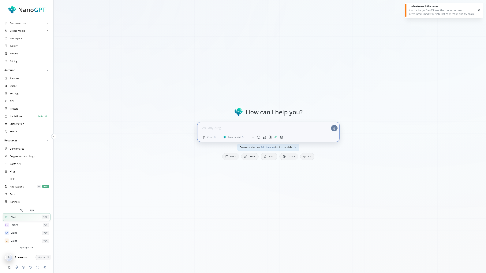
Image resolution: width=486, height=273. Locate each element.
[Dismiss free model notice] (295, 147)
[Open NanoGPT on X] (21, 210)
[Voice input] (334, 128)
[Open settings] (44, 267)
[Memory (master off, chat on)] (275, 137)
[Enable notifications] (30, 267)
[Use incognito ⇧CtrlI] (264, 137)
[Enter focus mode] (37, 267)
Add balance (268, 147)
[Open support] (16, 267)
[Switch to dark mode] (23, 267)
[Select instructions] (269, 137)
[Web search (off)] (258, 137)
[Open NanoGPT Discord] (32, 210)
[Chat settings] (281, 137)
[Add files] (252, 137)
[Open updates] (9, 267)
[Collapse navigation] (53, 136)
